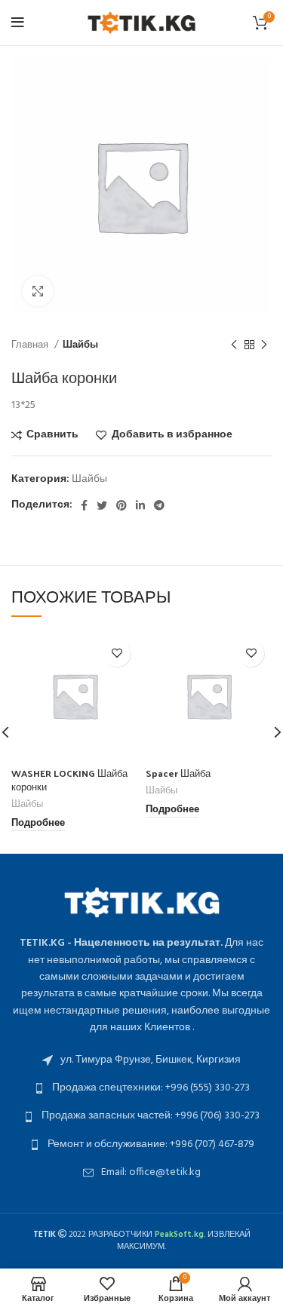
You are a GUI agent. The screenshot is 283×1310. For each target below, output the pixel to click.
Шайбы (80, 345)
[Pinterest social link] (121, 505)
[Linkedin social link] (140, 505)
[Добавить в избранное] (117, 653)
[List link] (141, 1060)
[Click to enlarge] (38, 291)
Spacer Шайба (178, 772)
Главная (31, 345)
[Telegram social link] (159, 505)
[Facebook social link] (84, 505)
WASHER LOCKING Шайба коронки (69, 779)
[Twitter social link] (102, 505)
